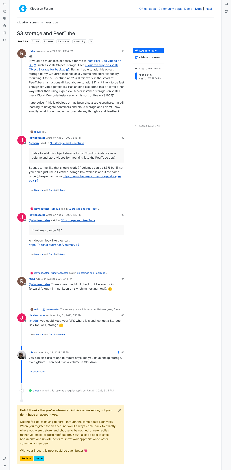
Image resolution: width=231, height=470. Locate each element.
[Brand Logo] (22, 8)
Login (39, 458)
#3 (122, 214)
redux (32, 51)
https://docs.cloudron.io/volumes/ (52, 245)
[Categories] (4, 4)
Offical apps (147, 8)
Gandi (52, 190)
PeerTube (23, 41)
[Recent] (4, 11)
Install (209, 8)
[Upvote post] (115, 120)
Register (27, 458)
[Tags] (4, 19)
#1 (123, 51)
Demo (188, 8)
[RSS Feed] (91, 41)
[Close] (120, 410)
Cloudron (38, 190)
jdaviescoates (37, 137)
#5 (122, 315)
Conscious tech (37, 371)
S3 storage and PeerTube (67, 143)
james (35, 390)
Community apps (170, 8)
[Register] (226, 11)
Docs (198, 8)
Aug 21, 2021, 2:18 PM (69, 137)
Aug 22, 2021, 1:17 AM (57, 352)
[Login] (226, 4)
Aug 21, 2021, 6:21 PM (69, 315)
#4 (122, 278)
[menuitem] (226, 4)
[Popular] (4, 26)
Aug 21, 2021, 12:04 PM (60, 51)
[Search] (4, 40)
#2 (122, 137)
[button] (4, 458)
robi (31, 352)
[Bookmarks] (4, 33)
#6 (122, 352)
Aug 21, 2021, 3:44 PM (59, 278)
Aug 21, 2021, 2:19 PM (69, 214)
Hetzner (61, 190)
